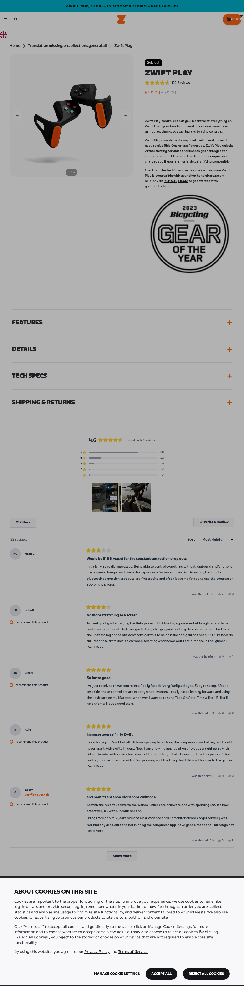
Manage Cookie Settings (117, 973)
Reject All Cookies (206, 974)
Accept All (161, 974)
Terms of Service (133, 952)
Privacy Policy (97, 952)
